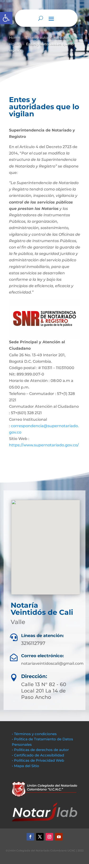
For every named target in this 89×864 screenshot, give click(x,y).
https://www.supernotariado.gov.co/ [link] (44, 445)
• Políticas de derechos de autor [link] (40, 749)
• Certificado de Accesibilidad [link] (38, 755)
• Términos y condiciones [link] (34, 734)
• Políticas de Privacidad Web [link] (38, 760)
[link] (6, 18)
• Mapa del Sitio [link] (26, 766)
